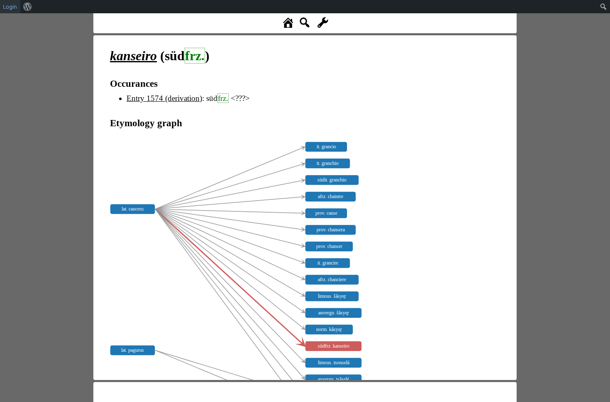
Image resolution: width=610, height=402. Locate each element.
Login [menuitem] (10, 6)
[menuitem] (27, 6)
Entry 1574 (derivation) (164, 98)
